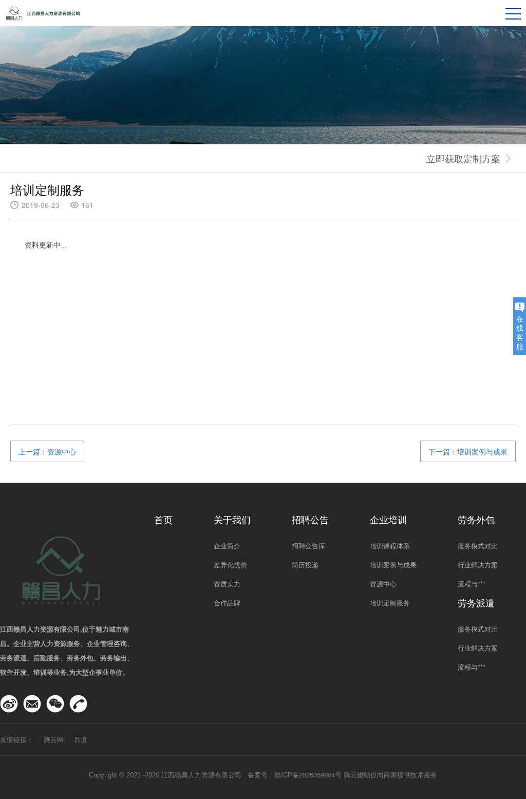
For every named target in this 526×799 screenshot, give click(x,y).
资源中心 (383, 583)
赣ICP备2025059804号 (308, 774)
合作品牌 (227, 602)
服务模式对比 (478, 545)
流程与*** (471, 583)
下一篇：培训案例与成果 (468, 451)
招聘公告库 (308, 545)
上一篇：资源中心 (47, 451)
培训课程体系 (390, 545)
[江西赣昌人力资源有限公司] (43, 12)
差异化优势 (230, 564)
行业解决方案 (478, 564)
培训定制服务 (390, 602)
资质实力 (227, 583)
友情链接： (16, 739)
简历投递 (305, 564)
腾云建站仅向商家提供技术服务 (390, 774)
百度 (80, 739)
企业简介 (227, 545)
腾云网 (54, 739)
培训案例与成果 (393, 564)
